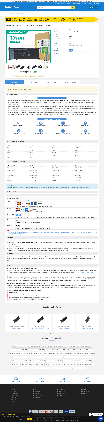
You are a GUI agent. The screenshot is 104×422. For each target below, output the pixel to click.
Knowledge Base (38, 395)
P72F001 (9, 145)
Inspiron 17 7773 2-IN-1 (57, 170)
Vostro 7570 (54, 180)
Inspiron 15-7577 (10, 170)
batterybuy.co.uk (34, 417)
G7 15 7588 (32, 167)
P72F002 (54, 152)
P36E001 (54, 150)
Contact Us (84, 389)
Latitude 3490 (55, 177)
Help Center (37, 391)
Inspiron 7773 (55, 172)
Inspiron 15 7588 (55, 167)
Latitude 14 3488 (33, 175)
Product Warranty (14, 393)
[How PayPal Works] (69, 413)
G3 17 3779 (54, 165)
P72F (31, 155)
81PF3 (76, 152)
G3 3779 (76, 165)
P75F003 (77, 147)
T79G (31, 147)
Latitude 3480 (10, 177)
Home (6, 13)
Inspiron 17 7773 (33, 170)
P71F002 (31, 145)
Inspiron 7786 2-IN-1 (11, 175)
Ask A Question (59, 53)
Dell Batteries (12, 13)
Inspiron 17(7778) (11, 172)
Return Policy (37, 397)
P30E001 (77, 150)
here (24, 417)
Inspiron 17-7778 (33, 172)
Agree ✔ (29, 419)
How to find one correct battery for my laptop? (83, 272)
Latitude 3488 (33, 177)
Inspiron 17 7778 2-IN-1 (80, 170)
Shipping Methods (62, 391)
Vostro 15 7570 (33, 180)
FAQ (35, 389)
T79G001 (54, 155)
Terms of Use (13, 399)
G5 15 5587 (9, 167)
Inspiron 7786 (78, 172)
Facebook (84, 393)
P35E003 (54, 147)
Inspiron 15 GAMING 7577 (80, 167)
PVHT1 (76, 155)
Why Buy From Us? (15, 395)
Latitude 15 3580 (55, 175)
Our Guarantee (14, 391)
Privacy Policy (14, 397)
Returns (84, 3)
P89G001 (9, 152)
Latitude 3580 (78, 177)
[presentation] (14, 82)
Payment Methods (62, 393)
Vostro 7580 (77, 180)
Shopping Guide (59, 3)
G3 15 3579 (32, 165)
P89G (8, 150)
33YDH (31, 152)
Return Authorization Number (88, 391)
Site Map (13, 401)
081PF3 (8, 155)
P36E (53, 145)
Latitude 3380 (78, 175)
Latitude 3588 (10, 180)
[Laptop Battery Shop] (13, 8)
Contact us (69, 3)
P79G (8, 147)
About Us (13, 389)
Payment (90, 3)
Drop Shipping (62, 395)
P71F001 (31, 150)
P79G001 (77, 145)
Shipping (97, 3)
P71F (31, 157)
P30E (8, 157)
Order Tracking (77, 3)
